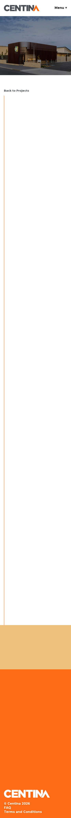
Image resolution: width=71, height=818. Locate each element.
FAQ (7, 808)
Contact (24, 751)
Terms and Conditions (23, 812)
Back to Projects (16, 90)
